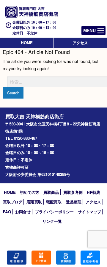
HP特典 (93, 192)
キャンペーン (41, 258)
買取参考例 (73, 192)
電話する (16, 258)
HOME (27, 42)
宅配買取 (54, 202)
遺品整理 (73, 202)
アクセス (80, 42)
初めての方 (29, 192)
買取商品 (51, 192)
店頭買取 (34, 202)
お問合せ (23, 211)
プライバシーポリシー (54, 211)
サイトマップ (89, 211)
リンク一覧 (52, 221)
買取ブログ (12, 202)
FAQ (7, 211)
